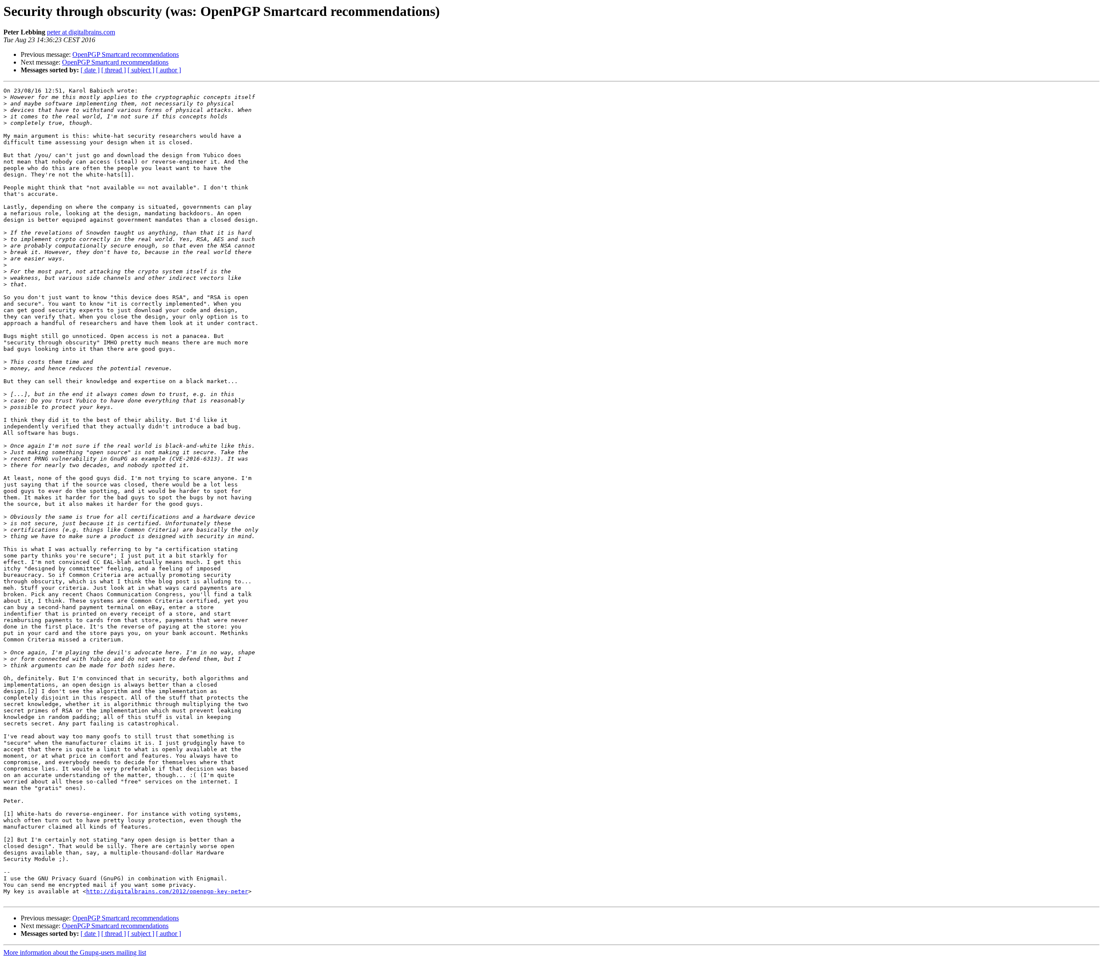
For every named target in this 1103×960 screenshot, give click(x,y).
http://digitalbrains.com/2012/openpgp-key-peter (167, 891)
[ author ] (168, 70)
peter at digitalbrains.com (81, 32)
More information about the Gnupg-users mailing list (74, 952)
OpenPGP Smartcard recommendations (125, 54)
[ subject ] (141, 70)
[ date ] (90, 70)
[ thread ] (113, 70)
